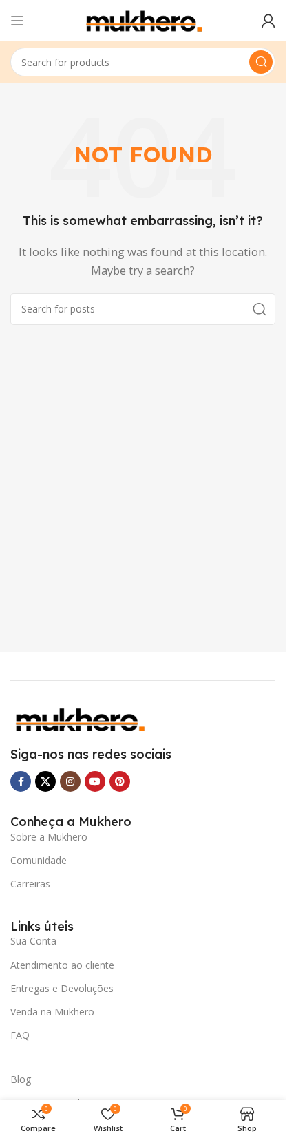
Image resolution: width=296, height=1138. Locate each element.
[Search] (261, 62)
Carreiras (30, 883)
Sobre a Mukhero (48, 836)
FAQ (20, 1035)
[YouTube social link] (95, 781)
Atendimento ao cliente (62, 964)
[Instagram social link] (70, 781)
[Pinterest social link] (119, 781)
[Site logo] (143, 19)
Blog (20, 1079)
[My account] (268, 20)
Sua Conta (33, 940)
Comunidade (38, 860)
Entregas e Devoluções (62, 988)
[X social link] (45, 781)
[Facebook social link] (20, 781)
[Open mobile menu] (17, 20)
